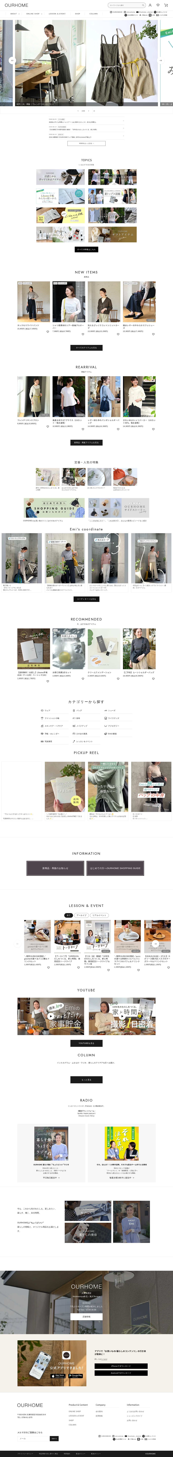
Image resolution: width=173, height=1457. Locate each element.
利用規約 (67, 1454)
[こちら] (104, 1359)
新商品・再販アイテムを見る (86, 443)
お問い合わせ (132, 1420)
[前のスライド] (78, 111)
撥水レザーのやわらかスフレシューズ (139, 326)
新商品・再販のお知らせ (55, 868)
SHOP (71, 1420)
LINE (153, 15)
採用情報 (99, 1416)
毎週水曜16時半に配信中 (120, 1178)
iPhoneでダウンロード (121, 1366)
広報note (145, 15)
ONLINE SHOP (75, 1411)
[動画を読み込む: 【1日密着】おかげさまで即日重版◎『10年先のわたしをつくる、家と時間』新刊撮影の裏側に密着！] (122, 1016)
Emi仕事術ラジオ (133, 15)
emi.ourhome (131, 12)
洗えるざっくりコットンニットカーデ (103, 326)
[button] (14, 14)
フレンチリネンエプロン (28, 420)
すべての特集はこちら (86, 249)
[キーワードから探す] (143, 5)
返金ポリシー (80, 1454)
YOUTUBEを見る (86, 1043)
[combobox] (127, 5)
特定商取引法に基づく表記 (48, 1454)
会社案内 (99, 1411)
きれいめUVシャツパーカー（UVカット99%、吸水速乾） (139, 421)
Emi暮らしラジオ (162, 12)
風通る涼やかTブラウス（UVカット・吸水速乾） (67, 421)
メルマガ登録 (163, 15)
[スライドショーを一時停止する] (95, 111)
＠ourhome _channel (146, 12)
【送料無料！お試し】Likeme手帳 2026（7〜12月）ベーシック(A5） (32, 673)
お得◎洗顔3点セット (62, 672)
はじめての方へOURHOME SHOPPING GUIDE (115, 868)
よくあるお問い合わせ (135, 1411)
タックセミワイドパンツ (28, 325)
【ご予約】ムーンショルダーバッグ (138, 672)
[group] (86, 63)
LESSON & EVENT (76, 1416)
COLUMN (72, 1425)
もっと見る (86, 1080)
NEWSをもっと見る (86, 143)
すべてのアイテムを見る (86, 348)
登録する (54, 1438)
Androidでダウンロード (121, 1373)
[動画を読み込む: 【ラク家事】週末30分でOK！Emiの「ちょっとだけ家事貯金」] (50, 1016)
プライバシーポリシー (25, 1454)
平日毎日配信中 (50, 1178)
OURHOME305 (117, 12)
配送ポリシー (96, 1454)
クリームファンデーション (99, 672)
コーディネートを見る (86, 599)
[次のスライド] (88, 111)
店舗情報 (86, 1317)
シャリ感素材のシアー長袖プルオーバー (68, 326)
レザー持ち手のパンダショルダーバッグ (103, 421)
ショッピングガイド (134, 1416)
